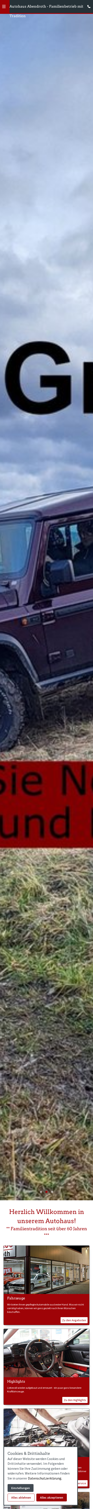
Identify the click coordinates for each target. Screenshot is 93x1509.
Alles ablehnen (21, 1497)
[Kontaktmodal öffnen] (88, 5)
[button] (4, 6)
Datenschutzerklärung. (45, 1478)
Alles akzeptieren (51, 1497)
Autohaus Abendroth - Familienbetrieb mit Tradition (46, 7)
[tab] (41, 1192)
